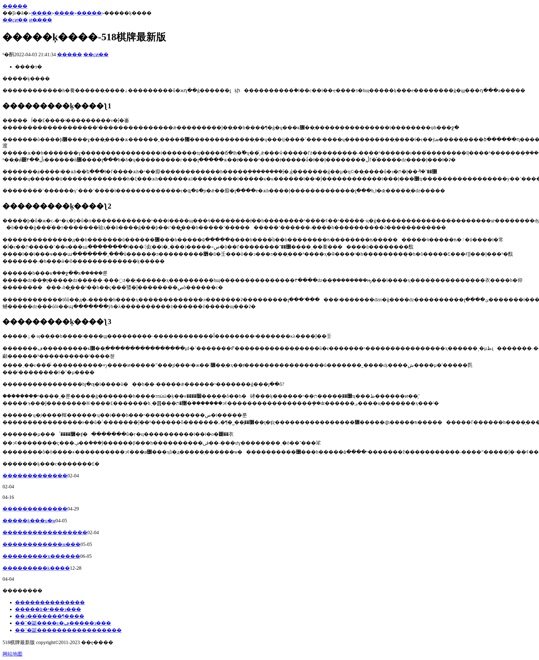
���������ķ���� (36, 568)
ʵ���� (41, 13)
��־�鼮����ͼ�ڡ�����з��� (63, 623)
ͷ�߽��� (40, 19)
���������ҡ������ (41, 556)
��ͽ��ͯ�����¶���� (49, 616)
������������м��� (41, 544)
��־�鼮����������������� (68, 630)
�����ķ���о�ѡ (29, 520)
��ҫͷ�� (15, 19)
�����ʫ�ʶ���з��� (48, 609)
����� (14, 6)
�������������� (50, 602)
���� (64, 13)
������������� (34, 475)
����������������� (44, 532)
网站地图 (12, 654)
